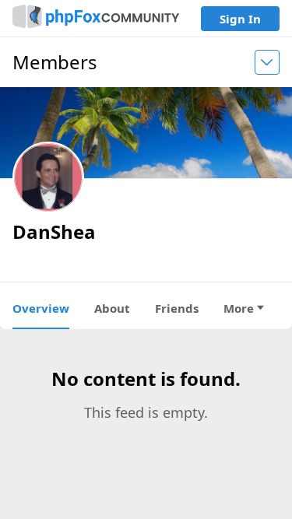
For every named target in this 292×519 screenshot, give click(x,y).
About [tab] (112, 308)
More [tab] (238, 308)
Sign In (240, 18)
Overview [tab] (40, 308)
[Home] (95, 18)
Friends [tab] (177, 308)
